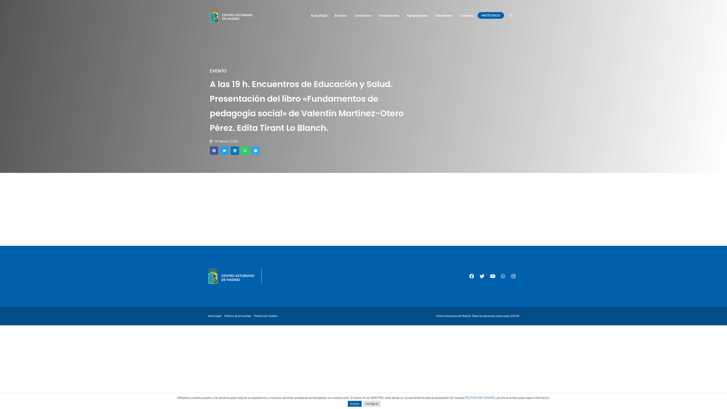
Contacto (467, 15)
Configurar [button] (372, 403)
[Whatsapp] (503, 276)
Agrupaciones (417, 15)
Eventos (341, 15)
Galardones (443, 15)
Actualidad (319, 15)
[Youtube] (492, 276)
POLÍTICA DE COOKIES (480, 398)
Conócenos (363, 15)
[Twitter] (482, 276)
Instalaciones (389, 15)
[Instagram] (513, 276)
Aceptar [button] (354, 403)
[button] (510, 15)
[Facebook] (472, 276)
